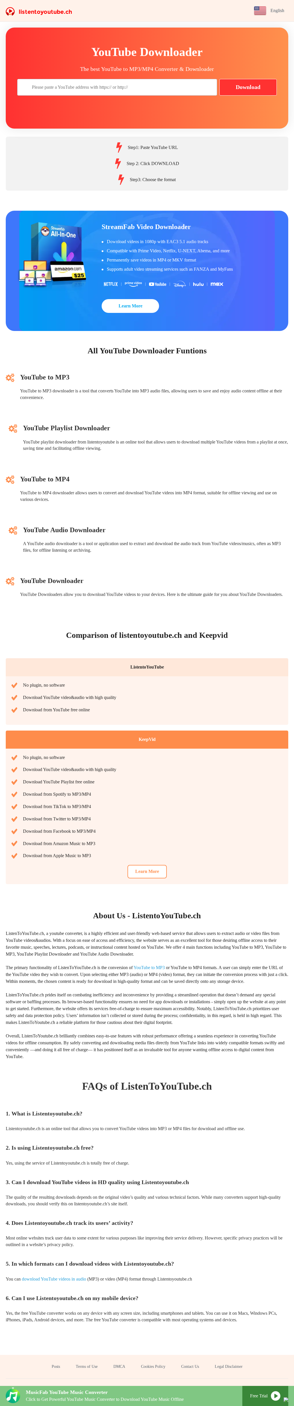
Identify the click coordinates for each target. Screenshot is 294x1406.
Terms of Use (87, 1366)
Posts (56, 1366)
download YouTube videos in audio (54, 1279)
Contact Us (190, 1366)
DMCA (119, 1366)
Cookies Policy (153, 1366)
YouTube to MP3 (149, 967)
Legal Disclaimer (229, 1366)
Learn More (130, 305)
